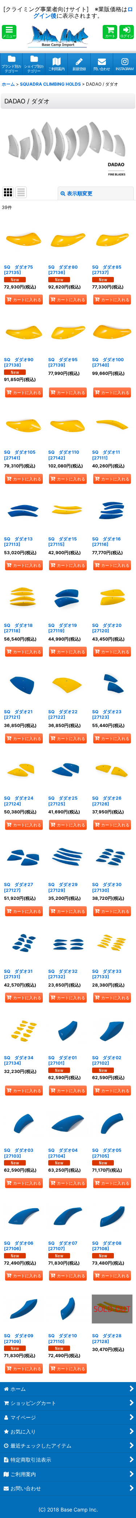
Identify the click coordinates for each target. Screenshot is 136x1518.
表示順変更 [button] (79, 193)
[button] (9, 32)
